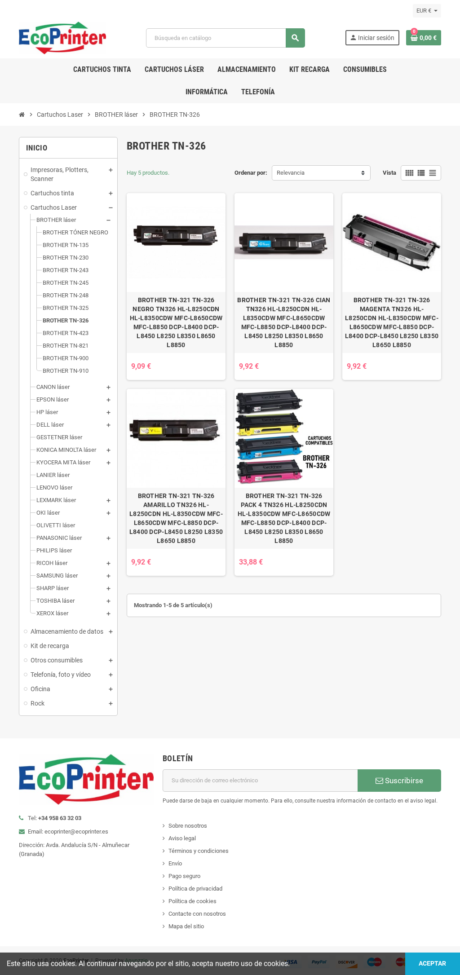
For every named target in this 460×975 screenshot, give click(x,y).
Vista (389, 172)
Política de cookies (192, 901)
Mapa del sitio (186, 926)
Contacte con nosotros (197, 913)
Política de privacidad (195, 888)
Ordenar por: (250, 172)
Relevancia (291, 172)
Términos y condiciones (198, 850)
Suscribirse (403, 780)
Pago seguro (184, 876)
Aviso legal (182, 838)
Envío (175, 863)
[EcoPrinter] (62, 37)
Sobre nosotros (187, 825)
